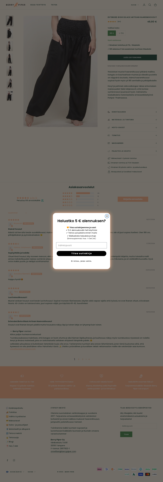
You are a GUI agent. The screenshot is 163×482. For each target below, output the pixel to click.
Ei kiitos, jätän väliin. (81, 261)
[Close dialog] (107, 216)
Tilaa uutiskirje (81, 253)
